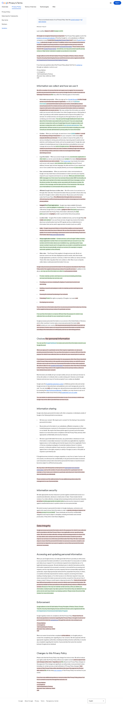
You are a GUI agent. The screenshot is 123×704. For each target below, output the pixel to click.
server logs (67, 161)
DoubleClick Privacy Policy (62, 40)
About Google (29, 701)
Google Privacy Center (50, 49)
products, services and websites (46, 38)
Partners (4, 24)
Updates (4, 28)
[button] (110, 3)
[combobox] (97, 701)
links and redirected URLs (57, 234)
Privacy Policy (16, 7)
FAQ (54, 7)
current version (75, 19)
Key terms (5, 20)
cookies (73, 133)
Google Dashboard (51, 343)
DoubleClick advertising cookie (54, 384)
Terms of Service (30, 7)
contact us (79, 65)
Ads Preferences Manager (53, 390)
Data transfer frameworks (10, 16)
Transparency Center (52, 701)
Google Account (72, 99)
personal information (66, 46)
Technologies (44, 7)
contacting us (54, 620)
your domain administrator (71, 125)
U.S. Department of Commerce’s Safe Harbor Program (52, 60)
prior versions (58, 670)
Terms (42, 701)
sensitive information (57, 365)
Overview (5, 7)
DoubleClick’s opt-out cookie (69, 392)
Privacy (37, 701)
